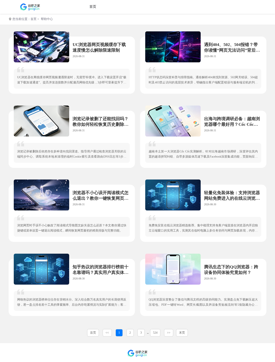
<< (107, 332)
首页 (92, 6)
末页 (182, 332)
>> (168, 332)
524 (155, 332)
